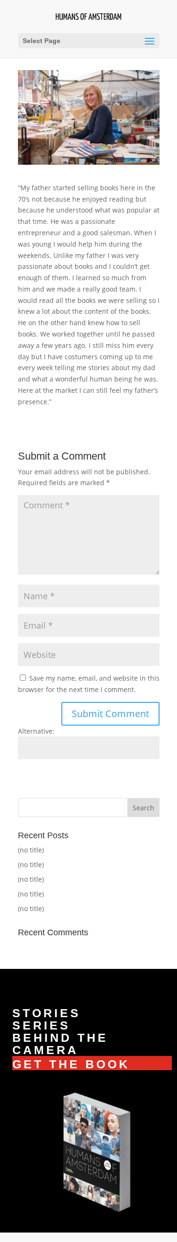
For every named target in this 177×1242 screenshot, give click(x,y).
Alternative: (36, 731)
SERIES (41, 1025)
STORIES (46, 1013)
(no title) (31, 849)
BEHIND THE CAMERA (60, 1043)
